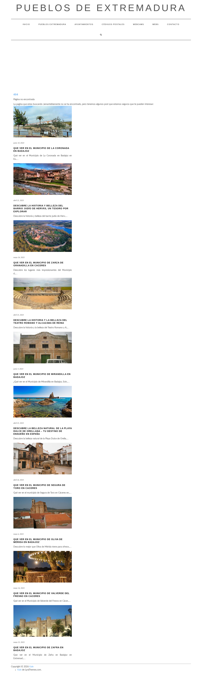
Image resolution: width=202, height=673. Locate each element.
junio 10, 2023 (18, 143)
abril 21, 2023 (18, 200)
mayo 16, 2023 (18, 588)
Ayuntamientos (84, 24)
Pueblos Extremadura (52, 24)
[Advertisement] (101, 64)
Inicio (26, 24)
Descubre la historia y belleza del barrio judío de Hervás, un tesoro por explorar (40, 208)
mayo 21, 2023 (18, 642)
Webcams (138, 24)
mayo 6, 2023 (18, 534)
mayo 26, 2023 (18, 257)
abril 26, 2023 (18, 480)
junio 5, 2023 (18, 369)
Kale (31, 667)
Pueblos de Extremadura (101, 8)
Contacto (173, 24)
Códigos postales (113, 24)
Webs (155, 24)
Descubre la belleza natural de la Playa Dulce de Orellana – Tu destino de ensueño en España (42, 431)
